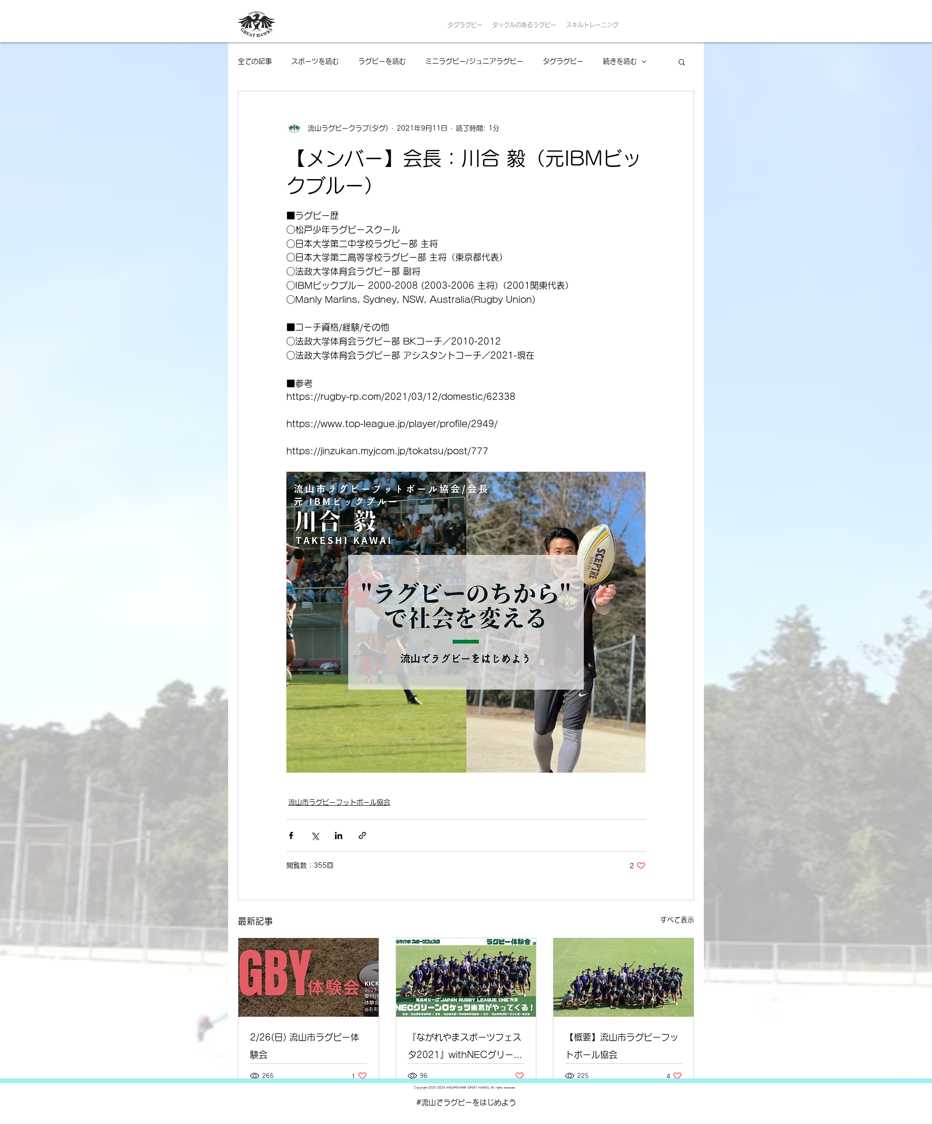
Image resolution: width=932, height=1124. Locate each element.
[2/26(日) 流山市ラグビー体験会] (308, 977)
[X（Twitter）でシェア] (314, 835)
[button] (681, 62)
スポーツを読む (315, 61)
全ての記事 (255, 61)
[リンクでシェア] (362, 835)
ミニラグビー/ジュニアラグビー (474, 61)
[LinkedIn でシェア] (338, 835)
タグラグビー (563, 61)
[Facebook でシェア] (291, 835)
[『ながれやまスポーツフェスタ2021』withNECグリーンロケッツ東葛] (466, 977)
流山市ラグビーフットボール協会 (339, 802)
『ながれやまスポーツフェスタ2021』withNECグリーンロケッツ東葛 (465, 1048)
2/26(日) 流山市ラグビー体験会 (304, 1046)
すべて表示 (677, 919)
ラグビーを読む (382, 61)
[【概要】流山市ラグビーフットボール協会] (623, 977)
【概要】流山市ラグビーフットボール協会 (622, 1046)
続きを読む (620, 61)
